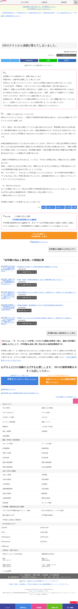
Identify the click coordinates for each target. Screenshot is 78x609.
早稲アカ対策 (7, 453)
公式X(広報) (44, 532)
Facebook (29, 60)
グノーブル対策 (46, 443)
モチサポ (44, 417)
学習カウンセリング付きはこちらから (61, 380)
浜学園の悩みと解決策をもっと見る (61, 333)
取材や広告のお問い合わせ (7, 565)
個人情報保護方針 (13, 577)
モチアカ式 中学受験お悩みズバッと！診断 (16, 510)
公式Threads (44, 537)
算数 (75, 207)
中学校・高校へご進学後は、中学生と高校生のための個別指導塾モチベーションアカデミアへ (38, 584)
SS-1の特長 (25, 2)
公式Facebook (5, 541)
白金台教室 (45, 489)
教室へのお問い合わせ (46, 559)
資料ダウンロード (7, 559)
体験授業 (64, 2)
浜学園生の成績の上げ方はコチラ (62, 249)
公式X (3, 532)
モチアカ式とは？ (8, 412)
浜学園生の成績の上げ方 (35, 12)
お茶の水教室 (7, 479)
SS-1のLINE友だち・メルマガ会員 (52, 510)
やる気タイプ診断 (8, 417)
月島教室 (44, 475)
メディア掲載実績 (25, 575)
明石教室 (5, 503)
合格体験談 (6, 436)
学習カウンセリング (12, 554)
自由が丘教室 (7, 493)
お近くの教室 (7, 475)
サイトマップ (66, 577)
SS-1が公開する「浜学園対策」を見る (38, 235)
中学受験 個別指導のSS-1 (8, 12)
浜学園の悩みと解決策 (48, 12)
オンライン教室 (46, 503)
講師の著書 (36, 575)
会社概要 (45, 575)
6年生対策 (45, 453)
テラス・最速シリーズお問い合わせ (49, 565)
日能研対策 (45, 448)
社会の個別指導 (46, 467)
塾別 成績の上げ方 (21, 12)
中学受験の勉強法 (47, 515)
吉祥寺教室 (45, 479)
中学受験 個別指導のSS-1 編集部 (24, 219)
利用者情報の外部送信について (31, 577)
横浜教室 (44, 493)
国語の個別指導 (7, 462)
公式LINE (4, 527)
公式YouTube (44, 527)
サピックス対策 (7, 443)
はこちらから (22, 379)
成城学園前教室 (7, 489)
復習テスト (60, 207)
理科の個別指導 (7, 467)
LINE (48, 60)
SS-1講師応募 (54, 575)
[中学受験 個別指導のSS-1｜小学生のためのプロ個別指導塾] (3, 1)
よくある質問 (7, 571)
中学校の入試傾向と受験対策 (12, 520)
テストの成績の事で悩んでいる (64, 12)
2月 (44, 207)
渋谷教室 (44, 484)
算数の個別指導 (46, 462)
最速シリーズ (46, 422)
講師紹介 (5, 426)
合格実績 (44, 2)
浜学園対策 (6, 448)
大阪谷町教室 (7, 498)
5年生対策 (6, 457)
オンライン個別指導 (9, 422)
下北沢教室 (6, 484)
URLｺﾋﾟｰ (67, 60)
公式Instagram (5, 537)
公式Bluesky (5, 546)
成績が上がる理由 (47, 408)
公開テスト (51, 207)
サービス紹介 (46, 412)
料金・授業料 (7, 431)
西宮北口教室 (46, 498)
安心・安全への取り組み (51, 577)
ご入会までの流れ (47, 426)
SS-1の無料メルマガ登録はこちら (66, 397)
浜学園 (69, 207)
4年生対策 (45, 457)
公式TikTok (43, 541)
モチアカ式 (36, 591)
